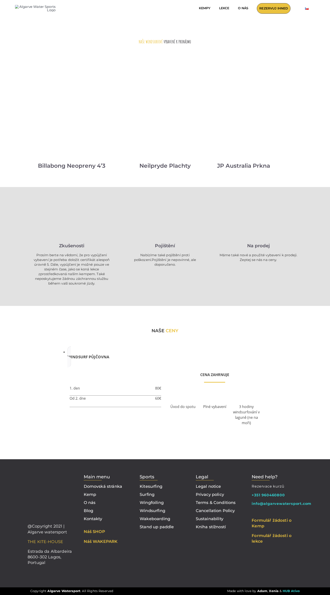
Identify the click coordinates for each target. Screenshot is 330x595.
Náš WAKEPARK (101, 541)
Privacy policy (210, 494)
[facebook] (253, 512)
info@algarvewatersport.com (281, 503)
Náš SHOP (94, 531)
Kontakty (93, 518)
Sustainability (209, 518)
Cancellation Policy (215, 510)
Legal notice (208, 486)
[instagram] (260, 512)
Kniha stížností (211, 526)
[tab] (169, 357)
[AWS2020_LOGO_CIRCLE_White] (50, 474)
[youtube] (267, 512)
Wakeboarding (155, 518)
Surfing (147, 494)
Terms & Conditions (216, 502)
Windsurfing (152, 510)
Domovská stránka (103, 486)
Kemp (90, 494)
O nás (90, 502)
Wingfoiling (152, 502)
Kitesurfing (151, 486)
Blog (88, 510)
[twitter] (274, 512)
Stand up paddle (157, 526)
